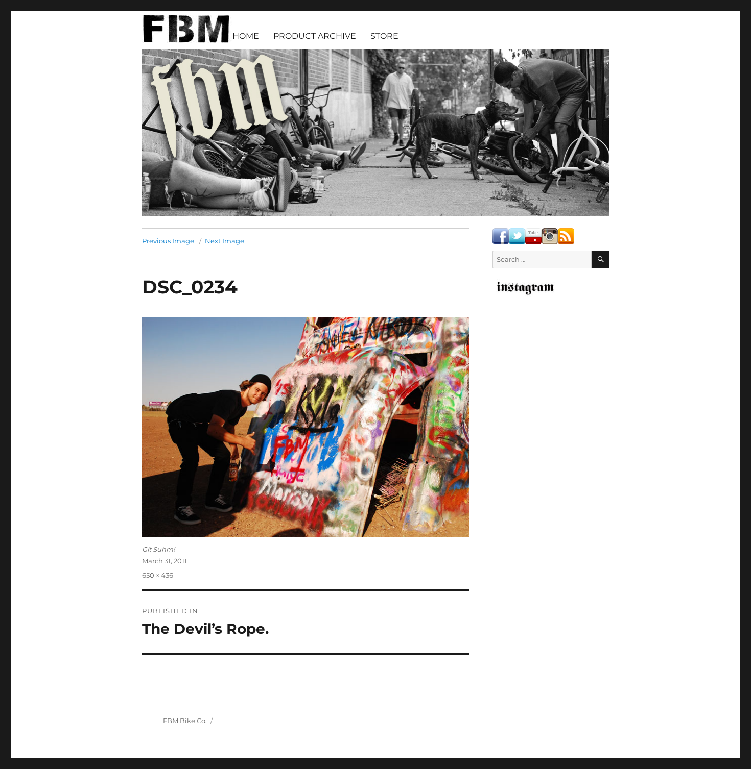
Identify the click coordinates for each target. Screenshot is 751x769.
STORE (384, 36)
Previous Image (168, 241)
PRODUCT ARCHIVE (314, 36)
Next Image (224, 241)
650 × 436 (157, 575)
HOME (245, 36)
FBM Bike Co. (185, 720)
